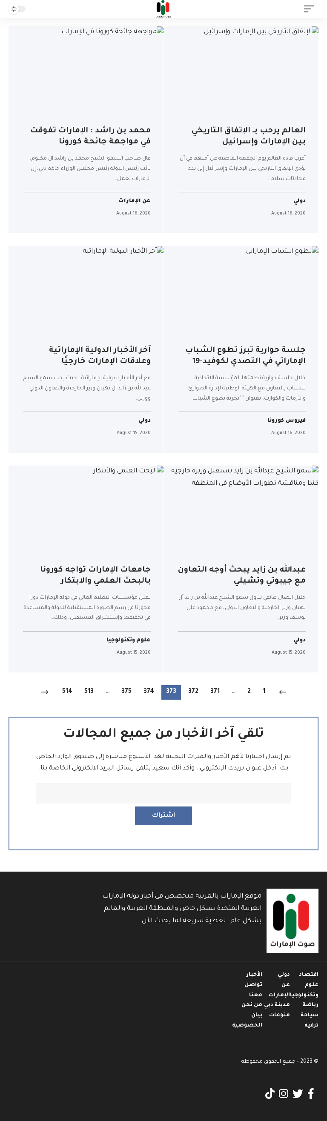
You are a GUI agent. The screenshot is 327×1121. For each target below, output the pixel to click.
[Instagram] (283, 1094)
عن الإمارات (134, 201)
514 (67, 692)
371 (215, 692)
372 (193, 692)
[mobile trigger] (311, 9)
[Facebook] (310, 1094)
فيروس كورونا (286, 421)
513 (89, 692)
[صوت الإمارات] (163, 9)
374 (148, 692)
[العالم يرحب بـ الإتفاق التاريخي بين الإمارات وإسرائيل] (241, 72)
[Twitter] (297, 1094)
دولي (299, 201)
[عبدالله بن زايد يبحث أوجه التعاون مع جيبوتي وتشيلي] (241, 512)
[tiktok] (270, 1094)
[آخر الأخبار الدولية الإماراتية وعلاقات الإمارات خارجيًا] (86, 292)
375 (126, 692)
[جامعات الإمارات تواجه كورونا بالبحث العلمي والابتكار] (86, 512)
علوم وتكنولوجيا (128, 640)
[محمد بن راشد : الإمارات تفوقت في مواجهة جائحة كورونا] (86, 72)
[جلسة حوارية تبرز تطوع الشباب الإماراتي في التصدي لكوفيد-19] (241, 292)
